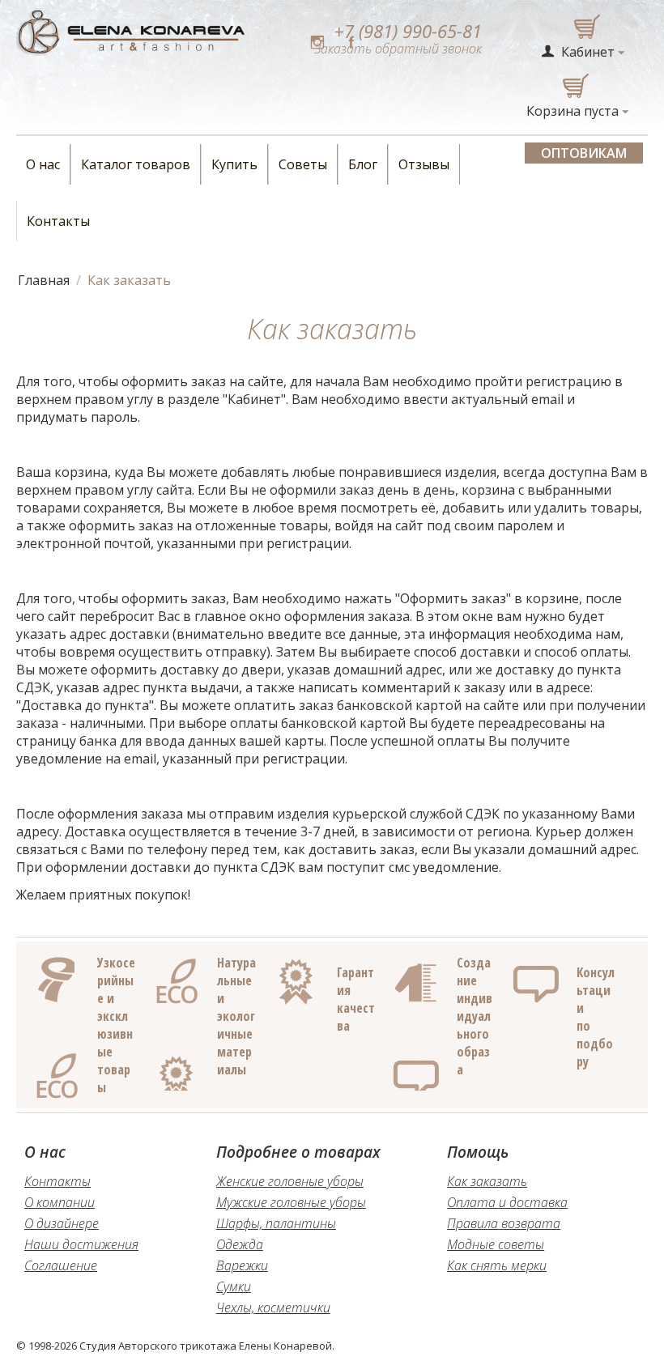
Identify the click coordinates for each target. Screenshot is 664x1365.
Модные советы (495, 1244)
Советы (303, 164)
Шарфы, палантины (276, 1223)
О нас (43, 164)
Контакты (58, 221)
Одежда (239, 1244)
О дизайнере (61, 1223)
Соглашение (60, 1265)
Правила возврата (503, 1223)
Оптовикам (584, 153)
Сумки (233, 1286)
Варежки (242, 1265)
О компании (59, 1202)
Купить (234, 164)
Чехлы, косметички (273, 1307)
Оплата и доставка (507, 1202)
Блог (362, 164)
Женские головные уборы (290, 1181)
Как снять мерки (497, 1265)
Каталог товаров (135, 164)
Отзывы (423, 164)
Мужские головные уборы (291, 1202)
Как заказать (487, 1181)
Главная (44, 280)
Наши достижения (81, 1244)
